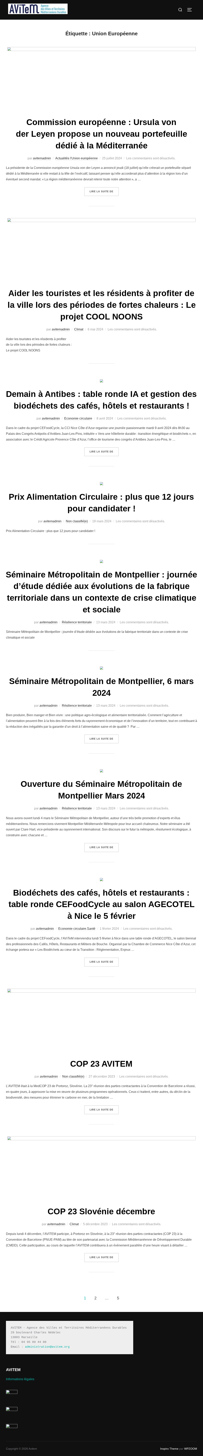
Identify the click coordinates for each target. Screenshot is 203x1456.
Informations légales (20, 1379)
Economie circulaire (78, 418)
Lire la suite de (104, 191)
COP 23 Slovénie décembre (101, 1211)
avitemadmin (42, 158)
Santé (91, 928)
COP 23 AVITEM (101, 1063)
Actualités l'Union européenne (76, 158)
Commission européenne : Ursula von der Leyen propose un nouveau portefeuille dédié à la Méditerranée (101, 133)
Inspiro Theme (169, 1448)
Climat (78, 329)
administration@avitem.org (47, 1347)
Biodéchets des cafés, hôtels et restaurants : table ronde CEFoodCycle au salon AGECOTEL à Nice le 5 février (102, 904)
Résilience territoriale (77, 622)
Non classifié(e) (77, 521)
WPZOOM (190, 1448)
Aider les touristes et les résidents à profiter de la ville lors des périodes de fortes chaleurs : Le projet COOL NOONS (102, 305)
